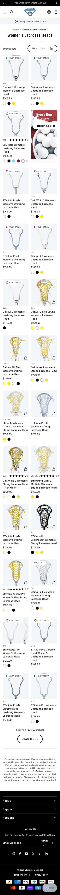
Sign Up (44, 842)
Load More (30, 739)
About (7, 801)
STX (5, 197)
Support (8, 809)
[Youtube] (26, 853)
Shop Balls (46, 126)
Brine (5, 646)
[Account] (49, 12)
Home (15, 29)
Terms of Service (21, 875)
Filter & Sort (40, 48)
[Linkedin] (46, 853)
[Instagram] (13, 853)
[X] (33, 853)
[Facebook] (20, 853)
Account (8, 818)
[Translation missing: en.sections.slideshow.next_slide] (56, 2)
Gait (4, 83)
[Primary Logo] (30, 12)
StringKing (7, 419)
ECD (4, 140)
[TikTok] (39, 853)
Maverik (6, 589)
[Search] (11, 12)
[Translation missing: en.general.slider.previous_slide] (3, 2)
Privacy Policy (41, 875)
